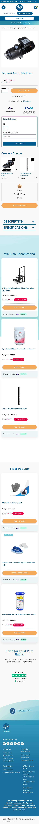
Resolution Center (27, 760)
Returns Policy (8, 758)
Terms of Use (7, 753)
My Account (25, 755)
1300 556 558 (7, 770)
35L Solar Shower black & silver (14, 409)
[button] (19, 96)
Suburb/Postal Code (10, 132)
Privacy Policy (8, 755)
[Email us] (4, 743)
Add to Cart (24, 91)
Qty (4, 124)
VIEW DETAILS (33, 1)
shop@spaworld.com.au (11, 772)
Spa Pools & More (9, 13)
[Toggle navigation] (3, 7)
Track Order (25, 758)
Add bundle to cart (19, 205)
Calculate (20, 143)
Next (36, 177)
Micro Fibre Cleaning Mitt (12, 503)
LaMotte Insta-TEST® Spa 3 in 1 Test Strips (18, 614)
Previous (18, 177)
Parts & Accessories (24, 13)
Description (13, 221)
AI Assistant (26, 101)
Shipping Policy (8, 761)
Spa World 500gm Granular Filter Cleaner (18, 349)
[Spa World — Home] (19, 7)
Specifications (15, 227)
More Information (19, 573)
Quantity (5, 88)
